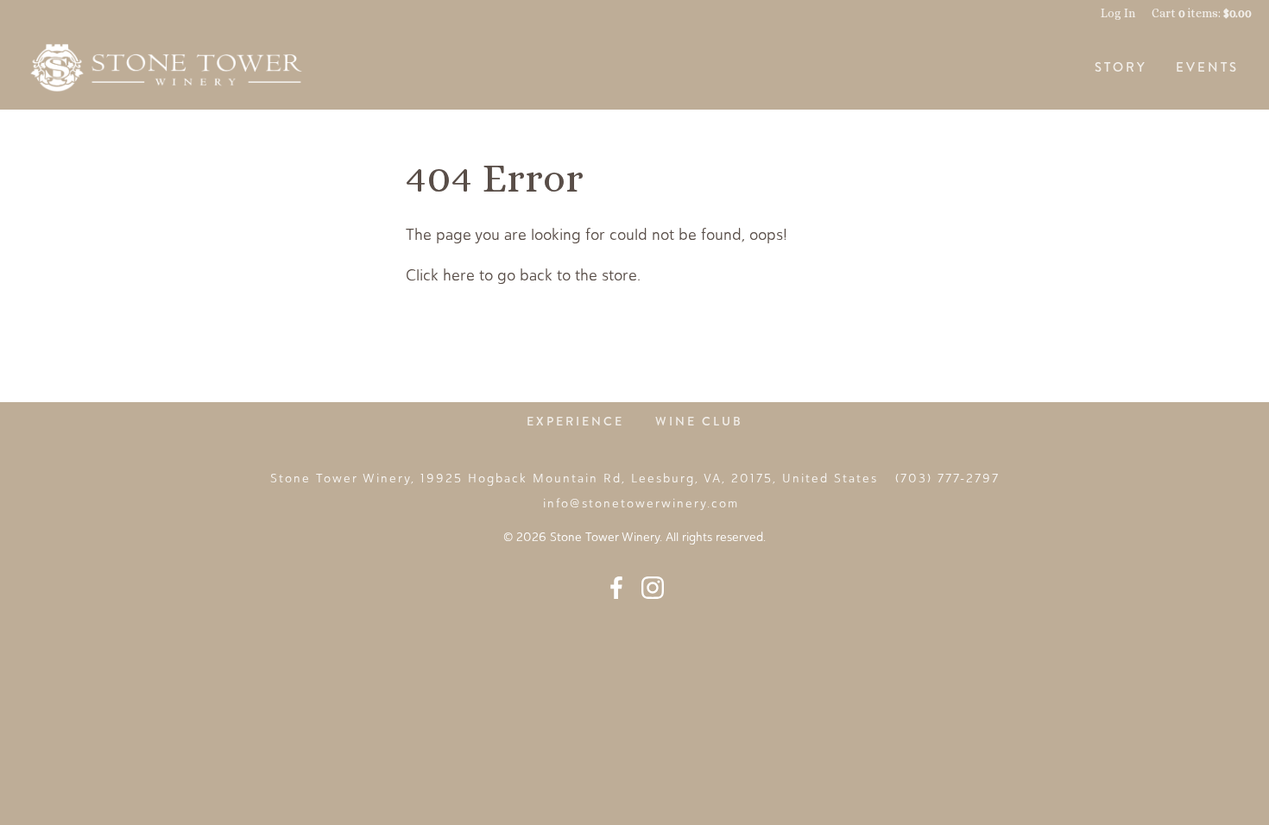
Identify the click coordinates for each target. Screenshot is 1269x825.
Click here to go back (479, 275)
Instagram (652, 587)
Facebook (616, 587)
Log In (1118, 13)
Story (1121, 67)
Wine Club (699, 421)
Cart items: (1202, 13)
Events (1207, 67)
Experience (575, 421)
